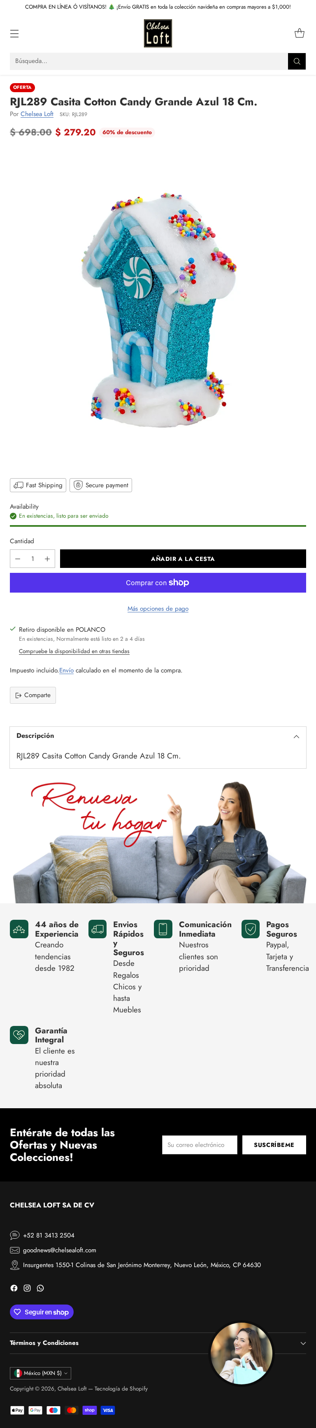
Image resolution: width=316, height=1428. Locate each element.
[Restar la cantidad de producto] (17, 558)
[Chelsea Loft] (158, 33)
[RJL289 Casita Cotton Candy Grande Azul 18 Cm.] (158, 307)
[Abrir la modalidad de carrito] (299, 33)
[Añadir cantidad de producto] (47, 558)
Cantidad (22, 541)
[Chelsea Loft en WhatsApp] (40, 1289)
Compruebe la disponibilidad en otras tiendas (74, 651)
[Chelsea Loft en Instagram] (27, 1289)
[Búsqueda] (297, 61)
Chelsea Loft (37, 114)
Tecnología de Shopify (121, 1388)
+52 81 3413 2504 (48, 1235)
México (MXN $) (43, 1373)
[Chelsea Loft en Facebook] (14, 1289)
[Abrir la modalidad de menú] (14, 33)
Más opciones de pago (158, 608)
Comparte (37, 695)
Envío (66, 670)
